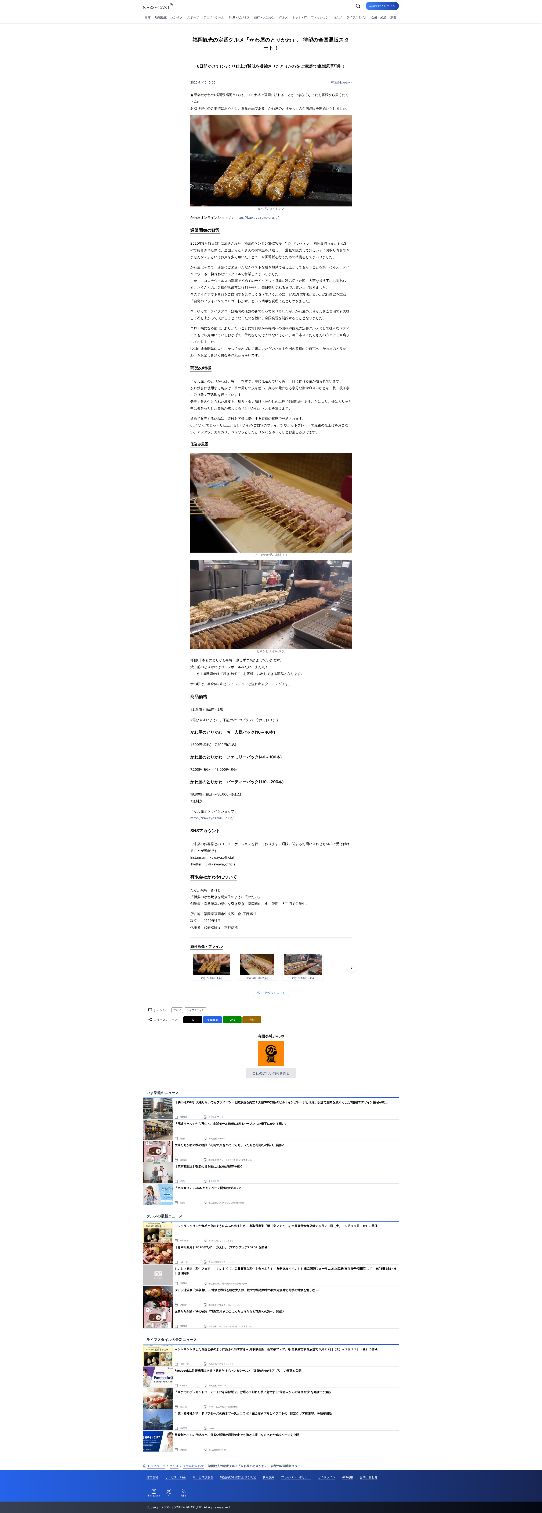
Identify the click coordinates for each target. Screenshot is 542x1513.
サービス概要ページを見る (510, 1504)
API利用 (347, 1477)
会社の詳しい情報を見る (271, 1073)
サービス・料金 (175, 1477)
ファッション (320, 17)
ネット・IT (299, 17)
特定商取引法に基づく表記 (238, 1477)
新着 (148, 17)
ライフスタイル (356, 17)
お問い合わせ (368, 1477)
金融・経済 (378, 17)
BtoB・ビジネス (239, 17)
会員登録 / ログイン (382, 6)
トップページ (156, 1466)
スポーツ (193, 17)
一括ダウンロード (273, 993)
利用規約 (268, 1477)
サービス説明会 (203, 1477)
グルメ (283, 17)
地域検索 (161, 17)
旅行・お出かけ (264, 17)
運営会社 (152, 1477)
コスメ (337, 17)
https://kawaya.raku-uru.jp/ (257, 217)
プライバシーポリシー (296, 1477)
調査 (393, 17)
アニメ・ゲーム (213, 17)
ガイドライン (326, 1477)
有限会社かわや (341, 82)
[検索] (358, 6)
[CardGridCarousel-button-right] (351, 968)
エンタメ (177, 17)
